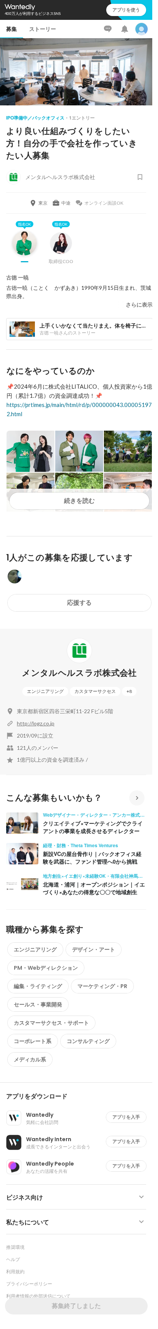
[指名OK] (24, 249)
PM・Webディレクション (46, 968)
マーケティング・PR (102, 986)
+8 (129, 691)
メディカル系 (30, 1059)
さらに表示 (139, 304)
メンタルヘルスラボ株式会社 (79, 673)
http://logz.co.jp (35, 723)
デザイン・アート (93, 949)
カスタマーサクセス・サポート (51, 1023)
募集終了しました (76, 1306)
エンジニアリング (45, 691)
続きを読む (79, 500)
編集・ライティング (38, 986)
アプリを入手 (126, 1117)
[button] (79, 1096)
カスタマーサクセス (95, 691)
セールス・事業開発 (38, 1004)
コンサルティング (88, 1041)
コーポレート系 (32, 1041)
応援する (79, 602)
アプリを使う (126, 9)
